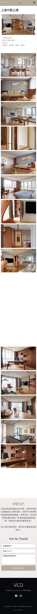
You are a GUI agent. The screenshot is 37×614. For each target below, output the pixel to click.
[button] (20, 3)
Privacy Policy (18, 610)
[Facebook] (34, 3)
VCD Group (27, 590)
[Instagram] (20, 595)
